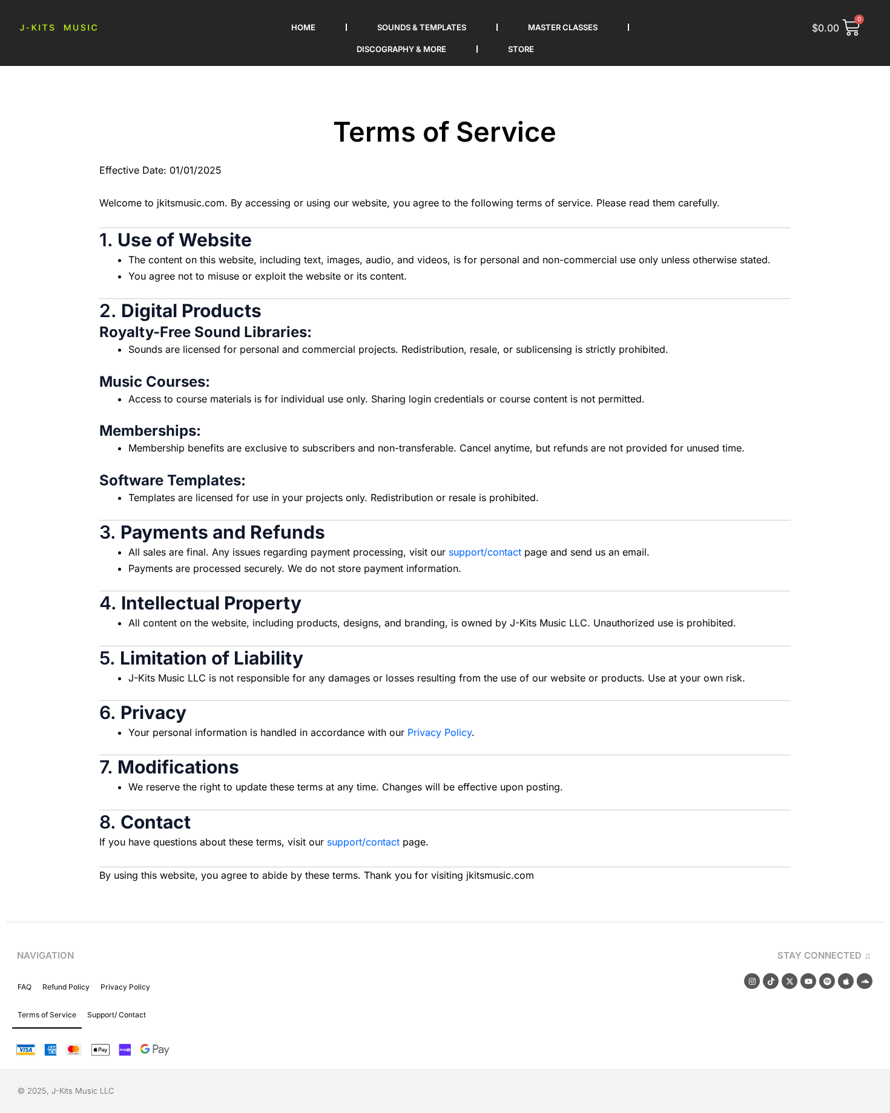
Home (303, 27)
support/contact (485, 552)
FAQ (24, 986)
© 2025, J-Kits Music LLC (66, 1090)
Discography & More (401, 49)
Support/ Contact (116, 1014)
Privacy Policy (439, 732)
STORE (521, 49)
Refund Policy (66, 986)
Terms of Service (47, 1014)
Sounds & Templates (421, 27)
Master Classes (563, 27)
